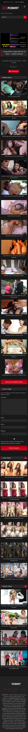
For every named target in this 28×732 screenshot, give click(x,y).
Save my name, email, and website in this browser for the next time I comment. (12, 442)
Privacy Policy (7, 689)
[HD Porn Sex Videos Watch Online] (11, 8)
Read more (13, 67)
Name (3, 417)
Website (3, 431)
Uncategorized (14, 71)
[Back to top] (23, 727)
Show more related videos (14, 382)
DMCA (16, 689)
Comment (3, 397)
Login (16, 2)
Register (22, 2)
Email (3, 424)
